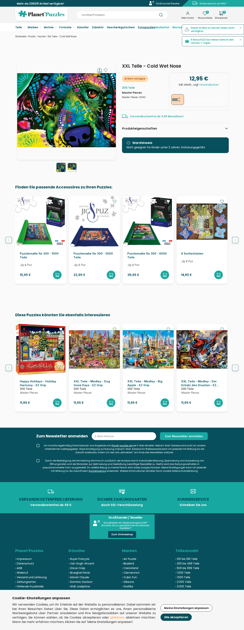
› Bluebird (128, 563)
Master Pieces (132, 93)
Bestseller (179, 27)
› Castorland (130, 568)
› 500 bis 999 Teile (187, 568)
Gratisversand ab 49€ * (213, 3)
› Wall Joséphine (79, 586)
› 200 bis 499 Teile (187, 563)
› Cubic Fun (129, 577)
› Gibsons (128, 582)
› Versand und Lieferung (31, 577)
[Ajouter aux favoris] (105, 70)
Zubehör (98, 27)
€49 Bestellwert (172, 116)
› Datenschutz (24, 563)
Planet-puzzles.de (122, 445)
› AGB (18, 568)
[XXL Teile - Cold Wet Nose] (61, 167)
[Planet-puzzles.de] (41, 17)
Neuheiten (162, 27)
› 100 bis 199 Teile (186, 559)
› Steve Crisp (77, 568)
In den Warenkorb (206, 99)
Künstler (83, 27)
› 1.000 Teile (182, 573)
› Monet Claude (79, 577)
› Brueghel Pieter (79, 573)
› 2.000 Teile (183, 582)
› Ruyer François (79, 559)
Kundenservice (97, 471)
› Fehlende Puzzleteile (29, 586)
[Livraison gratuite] (195, 4)
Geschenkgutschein (121, 27)
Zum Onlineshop (122, 534)
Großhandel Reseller (168, 3)
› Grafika (127, 586)
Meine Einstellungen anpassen (186, 608)
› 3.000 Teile (183, 586)
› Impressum (23, 559)
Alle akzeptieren (176, 617)
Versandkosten (209, 85)
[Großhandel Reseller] (151, 4)
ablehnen (117, 617)
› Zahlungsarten (25, 582)
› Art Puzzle (129, 559)
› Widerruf (21, 573)
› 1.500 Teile (182, 577)
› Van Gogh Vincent (81, 563)
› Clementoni (130, 573)
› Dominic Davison (80, 582)
